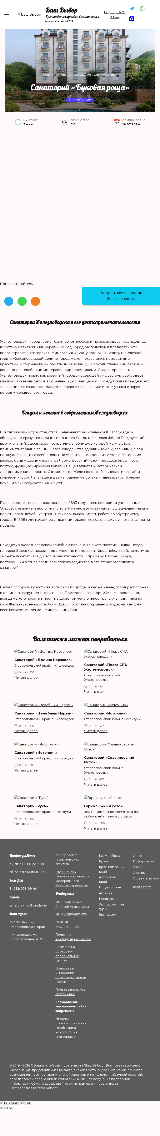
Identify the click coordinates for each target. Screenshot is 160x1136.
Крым (103, 861)
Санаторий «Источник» (105, 713)
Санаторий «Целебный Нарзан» (43, 713)
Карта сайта (142, 887)
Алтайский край (107, 879)
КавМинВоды (109, 856)
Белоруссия (108, 899)
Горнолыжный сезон (103, 806)
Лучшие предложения (74, 74)
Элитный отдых (105, 74)
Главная (49, 74)
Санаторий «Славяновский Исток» (109, 759)
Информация (143, 861)
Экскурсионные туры (112, 907)
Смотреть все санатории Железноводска (121, 295)
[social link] (8, 301)
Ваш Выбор (61, 10)
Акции (138, 867)
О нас (137, 856)
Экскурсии (107, 914)
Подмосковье (110, 887)
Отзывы (139, 873)
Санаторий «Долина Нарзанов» (43, 660)
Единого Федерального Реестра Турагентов (72, 880)
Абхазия (105, 893)
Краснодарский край (112, 869)
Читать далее (26, 678)
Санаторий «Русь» (31, 806)
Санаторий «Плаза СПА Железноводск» (105, 667)
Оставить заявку (146, 878)
